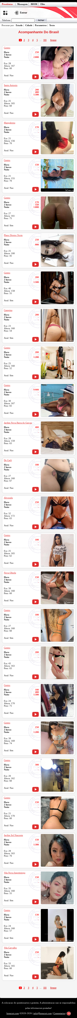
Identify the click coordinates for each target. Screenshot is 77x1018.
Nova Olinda (10, 572)
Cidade (28, 25)
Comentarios (59, 1013)
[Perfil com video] (35, 77)
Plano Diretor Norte (13, 235)
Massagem (22, 4)
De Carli (8, 460)
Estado (19, 25)
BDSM (34, 4)
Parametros (41, 25)
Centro (7, 47)
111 (45, 40)
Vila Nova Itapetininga (14, 872)
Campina (8, 310)
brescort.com (13, 1013)
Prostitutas (7, 4)
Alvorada (8, 497)
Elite (42, 4)
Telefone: (6, 20)
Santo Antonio (10, 85)
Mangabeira (9, 122)
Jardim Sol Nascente (13, 835)
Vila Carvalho (10, 947)
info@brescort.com (42, 1013)
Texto (52, 25)
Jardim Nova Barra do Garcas (18, 422)
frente (53, 40)
